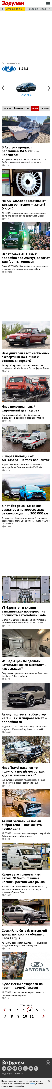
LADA (24, 69)
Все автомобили (11, 63)
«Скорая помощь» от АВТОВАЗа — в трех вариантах (26, 458)
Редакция (7, 1073)
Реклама (19, 1073)
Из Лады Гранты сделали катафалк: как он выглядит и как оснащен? (24, 665)
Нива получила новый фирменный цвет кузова (20, 408)
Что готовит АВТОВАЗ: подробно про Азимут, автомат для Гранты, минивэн (26, 258)
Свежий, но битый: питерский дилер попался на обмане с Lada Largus (24, 934)
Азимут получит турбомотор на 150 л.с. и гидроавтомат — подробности (25, 718)
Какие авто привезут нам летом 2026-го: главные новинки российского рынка (23, 878)
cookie (32, 1083)
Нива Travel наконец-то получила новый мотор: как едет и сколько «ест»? (23, 771)
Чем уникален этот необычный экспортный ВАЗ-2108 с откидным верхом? (26, 357)
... (38, 1016)
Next (48, 88)
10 (25, 1016)
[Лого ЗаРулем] (13, 3)
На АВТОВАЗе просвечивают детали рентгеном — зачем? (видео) (24, 204)
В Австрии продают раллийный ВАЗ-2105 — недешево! (20, 151)
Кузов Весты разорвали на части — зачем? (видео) (22, 986)
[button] (49, 1081)
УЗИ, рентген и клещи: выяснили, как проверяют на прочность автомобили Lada (24, 611)
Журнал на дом (14, 8)
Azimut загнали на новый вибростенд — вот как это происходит (22, 825)
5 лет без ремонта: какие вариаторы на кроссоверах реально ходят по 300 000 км (25, 509)
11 (31, 1016)
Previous (3, 88)
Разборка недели (37, 8)
